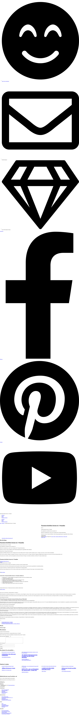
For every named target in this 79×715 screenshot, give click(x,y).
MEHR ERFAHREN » (7, 657)
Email (1, 683)
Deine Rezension (2, 643)
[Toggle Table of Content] (0, 620)
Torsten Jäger (65, 536)
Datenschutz (2, 684)
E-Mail (1, 646)
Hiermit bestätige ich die (8, 685)
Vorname (1, 681)
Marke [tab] (7, 538)
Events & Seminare (4, 517)
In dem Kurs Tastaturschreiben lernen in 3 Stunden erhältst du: (11, 623)
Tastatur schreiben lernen (59, 536)
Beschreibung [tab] (4, 538)
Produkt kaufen (43, 535)
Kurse (3, 520)
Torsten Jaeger (43, 537)
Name (1, 644)
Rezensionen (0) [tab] (10, 538)
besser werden (53, 536)
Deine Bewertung (3, 636)
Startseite (3, 515)
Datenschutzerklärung (11, 685)
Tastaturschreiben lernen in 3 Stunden (7, 622)
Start (0, 523)
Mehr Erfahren (44, 671)
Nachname (1, 682)
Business (3, 523)
